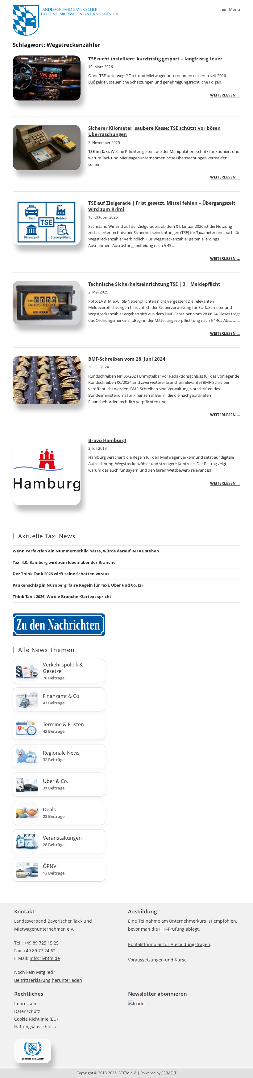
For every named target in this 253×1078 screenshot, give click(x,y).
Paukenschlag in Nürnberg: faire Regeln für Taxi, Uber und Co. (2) (78, 585)
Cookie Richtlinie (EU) (36, 1019)
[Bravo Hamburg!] (47, 471)
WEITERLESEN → (225, 95)
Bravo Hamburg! (107, 440)
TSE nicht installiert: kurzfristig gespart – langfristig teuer (155, 58)
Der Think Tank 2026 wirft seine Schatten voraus (61, 573)
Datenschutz (27, 1011)
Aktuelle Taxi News (46, 536)
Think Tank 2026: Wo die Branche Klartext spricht (62, 596)
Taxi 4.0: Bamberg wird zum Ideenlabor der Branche (64, 562)
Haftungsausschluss (35, 1027)
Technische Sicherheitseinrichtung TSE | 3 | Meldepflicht (154, 284)
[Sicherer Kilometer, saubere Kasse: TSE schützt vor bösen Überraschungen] (47, 147)
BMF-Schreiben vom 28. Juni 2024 (126, 359)
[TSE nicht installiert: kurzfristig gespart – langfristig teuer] (47, 78)
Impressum (26, 1003)
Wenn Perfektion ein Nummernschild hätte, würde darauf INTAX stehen (86, 551)
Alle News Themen (46, 650)
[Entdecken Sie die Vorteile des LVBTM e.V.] (32, 1050)
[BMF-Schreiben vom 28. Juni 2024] (47, 380)
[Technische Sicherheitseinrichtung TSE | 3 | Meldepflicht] (47, 303)
